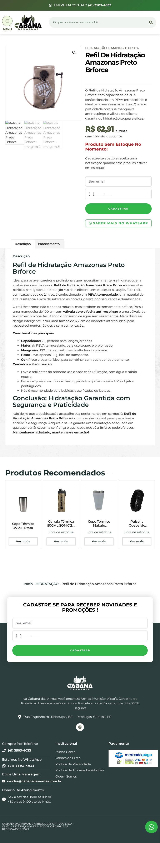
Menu (7, 29)
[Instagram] (80, 727)
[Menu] (7, 21)
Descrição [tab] (23, 244)
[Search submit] (151, 22)
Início (28, 584)
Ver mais (23, 541)
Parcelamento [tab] (49, 244)
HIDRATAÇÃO (96, 48)
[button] (74, 52)
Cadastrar (118, 208)
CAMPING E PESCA (123, 48)
